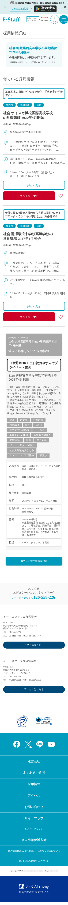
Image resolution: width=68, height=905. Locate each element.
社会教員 (38, 420)
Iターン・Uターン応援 (22, 445)
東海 (12, 420)
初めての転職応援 (19, 430)
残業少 (43, 455)
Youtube (51, 744)
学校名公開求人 (42, 435)
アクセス (34, 795)
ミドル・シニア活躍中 (22, 455)
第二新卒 (42, 440)
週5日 (39, 425)
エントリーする (29, 196)
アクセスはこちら (34, 645)
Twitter (28, 744)
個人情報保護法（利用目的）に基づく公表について (34, 850)
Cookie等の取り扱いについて (34, 861)
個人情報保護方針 (34, 840)
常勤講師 (24, 104)
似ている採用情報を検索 (34, 561)
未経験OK (15, 440)
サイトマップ (34, 818)
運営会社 (34, 761)
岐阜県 (9, 225)
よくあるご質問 (34, 772)
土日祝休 (40, 430)
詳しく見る (33, 185)
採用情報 (34, 784)
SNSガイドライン (34, 829)
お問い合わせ (34, 807)
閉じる (64, 7)
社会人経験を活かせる (22, 450)
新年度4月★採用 (19, 435)
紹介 (39, 104)
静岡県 (9, 104)
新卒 (28, 440)
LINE (39, 744)
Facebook (16, 744)
